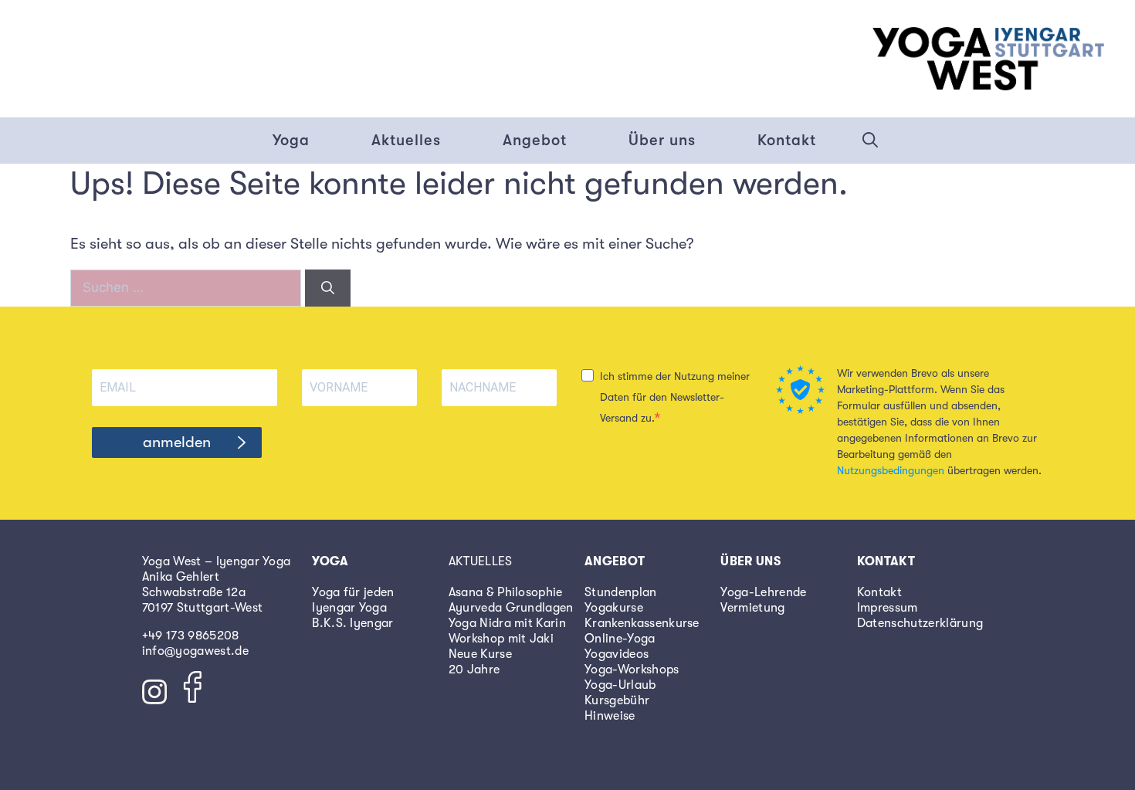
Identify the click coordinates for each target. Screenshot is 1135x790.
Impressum (887, 608)
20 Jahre (474, 669)
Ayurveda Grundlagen (511, 608)
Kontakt (786, 140)
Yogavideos (616, 654)
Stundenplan (620, 592)
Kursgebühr (616, 700)
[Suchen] (328, 288)
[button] (870, 140)
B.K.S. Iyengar (352, 623)
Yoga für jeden (353, 592)
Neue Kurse (480, 654)
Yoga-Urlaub (620, 685)
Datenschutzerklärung (920, 623)
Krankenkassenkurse (642, 623)
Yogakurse (613, 608)
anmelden (177, 442)
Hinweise (609, 716)
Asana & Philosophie (506, 592)
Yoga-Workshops (631, 669)
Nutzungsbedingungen (890, 470)
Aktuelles (406, 140)
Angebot (535, 140)
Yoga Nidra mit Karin (507, 623)
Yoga (291, 140)
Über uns (662, 140)
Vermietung (752, 608)
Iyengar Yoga (349, 608)
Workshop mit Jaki (501, 639)
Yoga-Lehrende (763, 592)
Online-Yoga (620, 639)
